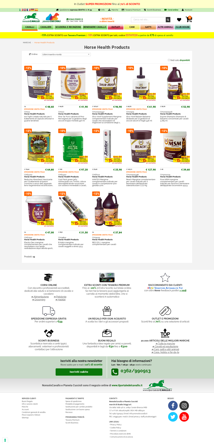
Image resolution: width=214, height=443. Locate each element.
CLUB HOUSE (183, 27)
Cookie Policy (115, 428)
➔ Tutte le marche (165, 343)
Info (103, 10)
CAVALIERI (45, 27)
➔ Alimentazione (40, 296)
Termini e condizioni (118, 431)
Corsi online (172, 10)
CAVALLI (29, 27)
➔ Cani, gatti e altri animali (165, 349)
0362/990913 (76, 19)
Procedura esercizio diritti (120, 434)
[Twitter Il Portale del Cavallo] (173, 416)
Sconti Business (154, 10)
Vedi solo (180, 60)
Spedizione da (75, 10)
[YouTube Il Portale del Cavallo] (184, 416)
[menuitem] (30, 28)
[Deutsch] (33, 9)
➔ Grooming (38, 299)
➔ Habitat (60, 299)
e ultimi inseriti (107, 20)
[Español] (36, 9)
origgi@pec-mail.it (120, 417)
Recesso (69, 412)
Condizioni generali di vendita (34, 412)
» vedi (182, 290)
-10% (90, 35)
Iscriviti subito (79, 371)
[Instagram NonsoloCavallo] (184, 405)
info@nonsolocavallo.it (138, 414)
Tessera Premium (133, 10)
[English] (25, 9)
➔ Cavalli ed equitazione (165, 346)
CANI (132, 27)
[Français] (29, 9)
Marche (115, 10)
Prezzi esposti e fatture (31, 415)
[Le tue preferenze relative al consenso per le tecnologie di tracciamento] (5, 440)
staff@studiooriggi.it (148, 417)
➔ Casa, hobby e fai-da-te (165, 352)
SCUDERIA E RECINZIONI (68, 27)
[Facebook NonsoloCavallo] (173, 405)
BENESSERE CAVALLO (94, 27)
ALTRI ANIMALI (165, 27)
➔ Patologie (60, 296)
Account (25, 410)
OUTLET (116, 27)
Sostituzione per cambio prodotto (79, 407)
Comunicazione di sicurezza (121, 437)
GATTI (148, 27)
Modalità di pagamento (75, 404)
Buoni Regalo (27, 401)
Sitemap (25, 418)
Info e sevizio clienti (30, 404)
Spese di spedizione (74, 401)
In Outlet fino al (107, 3)
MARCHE (27, 42)
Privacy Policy (116, 425)
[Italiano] (21, 9)
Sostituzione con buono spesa (78, 410)
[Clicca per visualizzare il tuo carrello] (189, 21)
